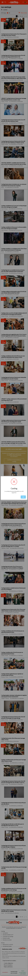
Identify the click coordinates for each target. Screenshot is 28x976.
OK (23, 497)
